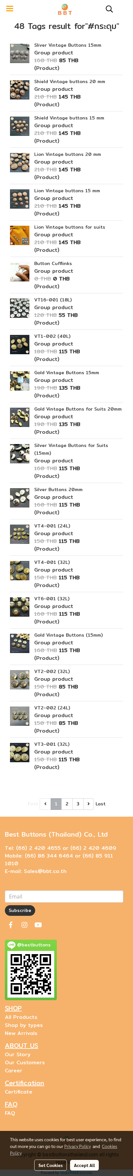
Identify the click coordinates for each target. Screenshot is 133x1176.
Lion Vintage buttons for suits (69, 227)
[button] (107, 9)
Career (13, 1071)
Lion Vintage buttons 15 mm (67, 190)
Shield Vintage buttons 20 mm (69, 81)
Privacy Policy (77, 1146)
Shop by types (24, 1025)
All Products (21, 1017)
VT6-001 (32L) (51, 598)
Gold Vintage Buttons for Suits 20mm (78, 409)
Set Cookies (50, 1165)
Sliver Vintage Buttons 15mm (67, 45)
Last (101, 803)
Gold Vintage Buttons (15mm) (68, 635)
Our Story (18, 1054)
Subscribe (20, 910)
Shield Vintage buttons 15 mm (69, 117)
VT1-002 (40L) (52, 336)
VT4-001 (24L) (52, 525)
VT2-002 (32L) (52, 671)
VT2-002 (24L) (52, 707)
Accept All (84, 1165)
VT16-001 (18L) (53, 299)
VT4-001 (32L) (52, 562)
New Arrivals (21, 1033)
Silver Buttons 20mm (58, 489)
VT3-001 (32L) (51, 744)
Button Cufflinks (53, 263)
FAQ (10, 1113)
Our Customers (25, 1062)
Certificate (18, 1092)
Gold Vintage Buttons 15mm (66, 372)
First (33, 803)
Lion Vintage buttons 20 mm (67, 154)
